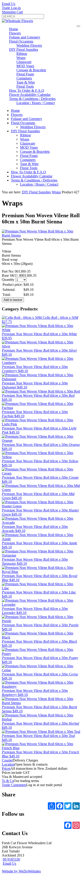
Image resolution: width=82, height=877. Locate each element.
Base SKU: (10, 275)
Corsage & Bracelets (31, 70)
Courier (7, 760)
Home (13, 29)
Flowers (15, 33)
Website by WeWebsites (21, 871)
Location (8, 764)
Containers (24, 78)
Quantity (8, 279)
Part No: (8, 271)
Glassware (23, 62)
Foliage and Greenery (24, 37)
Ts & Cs (8, 781)
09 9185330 (11, 859)
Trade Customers (14, 785)
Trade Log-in (11, 8)
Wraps (21, 58)
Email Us (8, 4)
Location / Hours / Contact (35, 103)
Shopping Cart (12, 12)
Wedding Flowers (29, 45)
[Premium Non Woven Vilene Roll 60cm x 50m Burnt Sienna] (41, 235)
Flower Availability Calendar (30, 95)
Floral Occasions (21, 41)
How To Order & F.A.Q (26, 90)
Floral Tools (25, 86)
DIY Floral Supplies (23, 49)
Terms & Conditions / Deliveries (32, 99)
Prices (6, 768)
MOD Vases (25, 66)
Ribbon (21, 54)
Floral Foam (25, 74)
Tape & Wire (25, 82)
